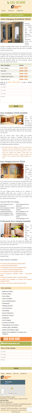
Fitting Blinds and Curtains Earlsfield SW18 (14, 267)
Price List (11, 10)
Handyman (5, 318)
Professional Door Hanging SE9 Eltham (6, 210)
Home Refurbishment (8, 301)
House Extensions (8, 313)
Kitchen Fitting (6, 294)
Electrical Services (8, 315)
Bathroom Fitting (7, 291)
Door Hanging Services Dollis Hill (22, 205)
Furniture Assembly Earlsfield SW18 (12, 269)
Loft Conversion (7, 308)
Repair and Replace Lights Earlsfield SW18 (14, 283)
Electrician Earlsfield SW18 (9, 265)
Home (3, 10)
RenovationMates (14, 408)
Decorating (5, 310)
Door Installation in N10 (6, 215)
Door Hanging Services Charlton (22, 208)
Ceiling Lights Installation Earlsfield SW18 (13, 263)
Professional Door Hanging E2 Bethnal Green (21, 215)
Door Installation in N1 (22, 211)
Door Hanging (6, 320)
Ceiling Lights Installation (10, 327)
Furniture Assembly (8, 322)
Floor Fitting (6, 296)
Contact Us (20, 10)
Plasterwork (6, 303)
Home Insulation (7, 298)
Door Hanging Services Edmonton (6, 205)
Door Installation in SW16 (7, 208)
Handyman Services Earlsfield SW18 (12, 271)
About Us (8, 373)
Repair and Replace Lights (10, 330)
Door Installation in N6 (6, 213)
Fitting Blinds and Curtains (10, 325)
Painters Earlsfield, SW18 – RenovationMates (14, 277)
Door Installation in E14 (22, 218)
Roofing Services (7, 306)
